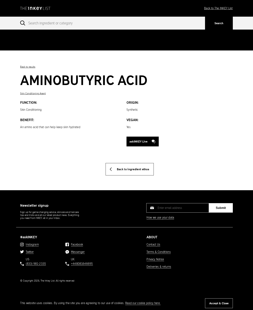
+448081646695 (82, 263)
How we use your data (160, 217)
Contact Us (153, 244)
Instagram (32, 244)
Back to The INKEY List (218, 8)
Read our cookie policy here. (143, 303)
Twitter (30, 252)
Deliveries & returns (159, 266)
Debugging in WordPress (171, 36)
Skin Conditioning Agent (33, 93)
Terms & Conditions (159, 252)
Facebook (77, 244)
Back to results (27, 66)
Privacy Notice (155, 259)
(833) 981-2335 (36, 263)
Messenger (78, 252)
